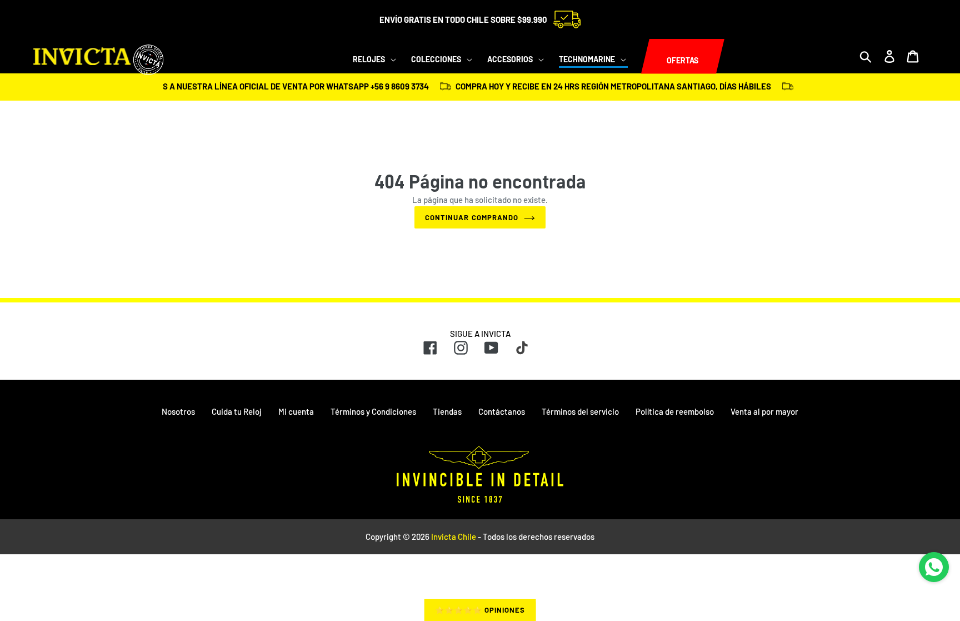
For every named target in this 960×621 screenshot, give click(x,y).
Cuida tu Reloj (237, 411)
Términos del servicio (580, 411)
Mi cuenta (296, 411)
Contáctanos (501, 411)
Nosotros (178, 411)
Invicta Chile (453, 536)
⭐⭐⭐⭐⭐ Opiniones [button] (480, 609)
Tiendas (447, 411)
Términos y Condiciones (373, 411)
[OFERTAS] (641, 57)
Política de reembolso (675, 411)
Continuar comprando (471, 217)
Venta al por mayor (764, 411)
